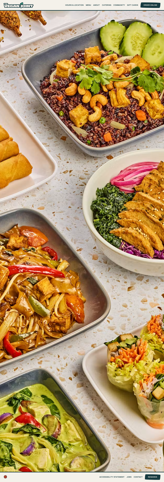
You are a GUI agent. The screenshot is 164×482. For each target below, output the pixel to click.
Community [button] (119, 5)
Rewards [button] (152, 477)
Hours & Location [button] (74, 5)
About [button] (96, 5)
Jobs (129, 477)
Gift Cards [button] (132, 5)
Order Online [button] (150, 5)
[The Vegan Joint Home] (19, 5)
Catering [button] (106, 5)
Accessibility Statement (112, 477)
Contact (138, 477)
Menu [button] (88, 5)
